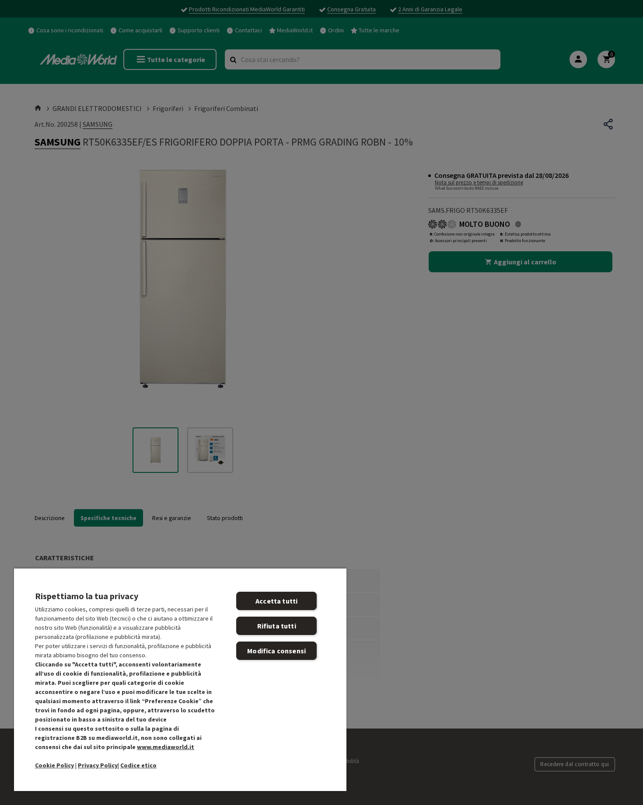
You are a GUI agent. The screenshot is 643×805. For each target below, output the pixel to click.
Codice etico (138, 765)
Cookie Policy (54, 765)
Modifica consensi (276, 650)
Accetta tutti (276, 601)
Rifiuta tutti (276, 625)
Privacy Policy (98, 765)
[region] (180, 679)
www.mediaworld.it (165, 747)
